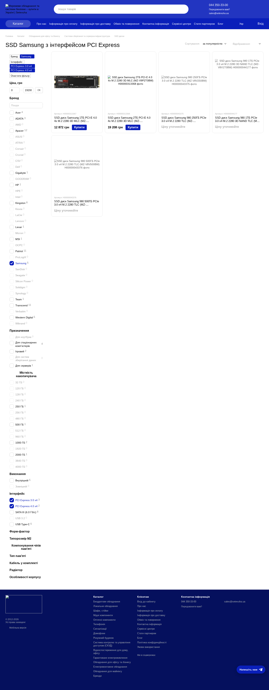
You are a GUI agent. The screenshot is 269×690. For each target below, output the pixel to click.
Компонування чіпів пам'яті (26, 547)
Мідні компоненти (103, 615)
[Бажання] (240, 9)
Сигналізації (100, 628)
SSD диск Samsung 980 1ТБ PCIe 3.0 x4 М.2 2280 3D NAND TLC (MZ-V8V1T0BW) (237, 121)
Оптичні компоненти (104, 619)
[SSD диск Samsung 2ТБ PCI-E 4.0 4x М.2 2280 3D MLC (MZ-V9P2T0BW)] (130, 81)
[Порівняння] (250, 9)
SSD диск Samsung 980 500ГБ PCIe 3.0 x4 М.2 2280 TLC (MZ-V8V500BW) (76, 204)
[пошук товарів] (183, 9)
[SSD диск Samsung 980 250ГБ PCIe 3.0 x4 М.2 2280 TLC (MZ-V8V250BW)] (184, 81)
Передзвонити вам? (219, 9)
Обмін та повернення (126, 23)
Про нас (41, 23)
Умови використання (148, 647)
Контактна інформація (155, 23)
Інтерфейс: (17, 62)
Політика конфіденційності (152, 642)
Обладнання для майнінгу (107, 671)
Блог (220, 23)
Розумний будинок (103, 638)
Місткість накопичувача (26, 374)
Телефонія (99, 624)
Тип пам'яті (18, 555)
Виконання (18, 474)
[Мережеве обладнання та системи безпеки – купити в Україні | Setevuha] (23, 604)
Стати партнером (204, 23)
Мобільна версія (17, 627)
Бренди (97, 675)
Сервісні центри (181, 23)
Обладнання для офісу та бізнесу (112, 662)
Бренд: (14, 56)
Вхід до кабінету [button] (146, 601)
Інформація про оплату (63, 23)
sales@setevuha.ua (219, 13)
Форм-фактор (20, 531)
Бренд (14, 98)
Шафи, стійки (100, 610)
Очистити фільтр (20, 75)
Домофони (99, 633)
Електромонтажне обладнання (110, 666)
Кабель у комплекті (24, 563)
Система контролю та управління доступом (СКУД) (111, 644)
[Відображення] (257, 44)
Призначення (19, 330)
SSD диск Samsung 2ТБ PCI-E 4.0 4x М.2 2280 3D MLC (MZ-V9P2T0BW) (129, 121)
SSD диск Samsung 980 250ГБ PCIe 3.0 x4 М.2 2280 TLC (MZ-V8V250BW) (183, 121)
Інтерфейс (17, 493)
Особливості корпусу (25, 577)
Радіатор (16, 570)
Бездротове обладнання (106, 601)
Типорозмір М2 (20, 538)
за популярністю (213, 43)
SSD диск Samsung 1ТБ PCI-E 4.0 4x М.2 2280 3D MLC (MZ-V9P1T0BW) (75, 121)
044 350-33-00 (218, 5)
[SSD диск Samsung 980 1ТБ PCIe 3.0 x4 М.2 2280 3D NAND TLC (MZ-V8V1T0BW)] (238, 81)
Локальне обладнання (105, 606)
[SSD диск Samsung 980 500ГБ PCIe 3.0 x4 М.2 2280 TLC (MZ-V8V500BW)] (77, 165)
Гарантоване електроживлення (110, 657)
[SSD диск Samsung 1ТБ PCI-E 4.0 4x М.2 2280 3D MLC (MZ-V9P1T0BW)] (77, 81)
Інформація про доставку (95, 23)
